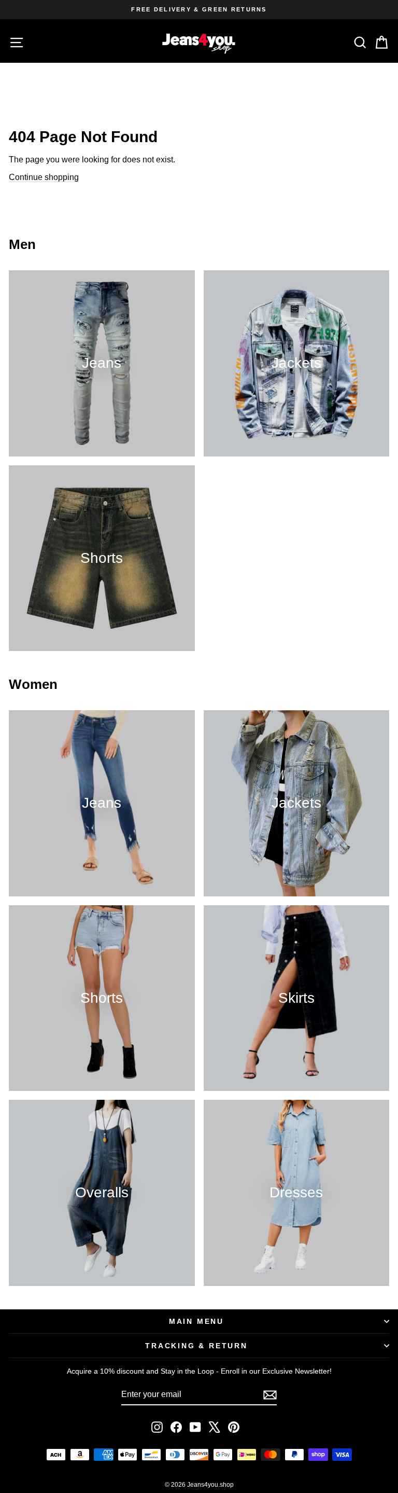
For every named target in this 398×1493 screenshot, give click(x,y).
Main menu (196, 1321)
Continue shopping (44, 177)
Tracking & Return (196, 1346)
